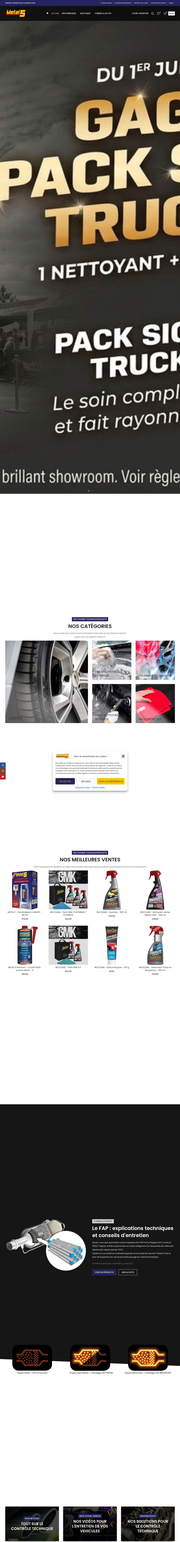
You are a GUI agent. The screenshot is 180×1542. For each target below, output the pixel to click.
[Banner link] (32, 1524)
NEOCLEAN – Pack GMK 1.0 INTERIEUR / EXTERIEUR (68, 914)
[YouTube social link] (3, 777)
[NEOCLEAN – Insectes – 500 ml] (111, 890)
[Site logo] (16, 13)
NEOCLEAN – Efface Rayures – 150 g (111, 967)
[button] (123, 756)
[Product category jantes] (46, 682)
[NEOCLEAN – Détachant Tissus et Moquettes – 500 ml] (155, 945)
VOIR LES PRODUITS (104, 1272)
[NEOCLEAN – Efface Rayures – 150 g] (111, 945)
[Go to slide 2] (91, 491)
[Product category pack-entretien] (155, 704)
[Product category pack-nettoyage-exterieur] (111, 660)
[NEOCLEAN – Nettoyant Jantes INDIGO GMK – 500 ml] (155, 890)
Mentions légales (98, 787)
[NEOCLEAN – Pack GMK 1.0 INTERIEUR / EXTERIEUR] (68, 890)
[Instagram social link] (3, 771)
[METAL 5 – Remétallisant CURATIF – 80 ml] (25, 890)
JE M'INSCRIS (133, 286)
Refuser (85, 781)
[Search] (153, 13)
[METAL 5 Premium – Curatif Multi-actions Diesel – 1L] (25, 945)
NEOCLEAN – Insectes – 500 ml (112, 912)
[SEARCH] (87, 322)
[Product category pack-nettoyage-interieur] (111, 704)
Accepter (65, 781)
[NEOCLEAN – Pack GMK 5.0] (68, 945)
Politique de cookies (82, 787)
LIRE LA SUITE (128, 1272)
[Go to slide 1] (88, 491)
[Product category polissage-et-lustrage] (155, 660)
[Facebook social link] (3, 765)
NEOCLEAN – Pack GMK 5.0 (68, 967)
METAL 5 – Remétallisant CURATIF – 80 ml (25, 914)
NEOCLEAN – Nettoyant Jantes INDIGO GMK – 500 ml (155, 914)
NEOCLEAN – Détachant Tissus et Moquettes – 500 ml (155, 969)
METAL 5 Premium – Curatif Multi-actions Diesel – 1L (24, 969)
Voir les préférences (111, 781)
